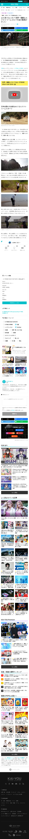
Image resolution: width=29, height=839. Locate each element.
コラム (18, 792)
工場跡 (6, 340)
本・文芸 (3, 800)
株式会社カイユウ (10, 757)
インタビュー (9, 794)
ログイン (25, 1)
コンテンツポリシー (8, 759)
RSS (23, 784)
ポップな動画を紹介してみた (20, 10)
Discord (16, 784)
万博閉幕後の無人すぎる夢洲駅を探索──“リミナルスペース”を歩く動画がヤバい (20, 365)
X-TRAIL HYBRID (19, 68)
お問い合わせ (13, 811)
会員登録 (20, 1)
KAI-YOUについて (5, 811)
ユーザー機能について (6, 813)
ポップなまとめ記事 (17, 794)
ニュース (12, 10)
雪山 (20, 340)
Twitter (6, 784)
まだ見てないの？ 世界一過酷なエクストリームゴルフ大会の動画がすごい (14, 20)
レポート (23, 792)
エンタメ (3, 805)
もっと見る (14, 492)
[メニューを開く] (2, 4)
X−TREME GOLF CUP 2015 (11, 321)
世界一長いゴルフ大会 (17, 330)
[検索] (27, 4)
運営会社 (13, 815)
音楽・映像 (8, 10)
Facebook (9, 784)
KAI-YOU (2, 10)
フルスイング (8, 338)
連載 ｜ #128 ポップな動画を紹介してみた (11, 15)
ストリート (22, 803)
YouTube (19, 327)
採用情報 (20, 815)
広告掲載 (19, 811)
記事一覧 (3, 792)
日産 (2, 68)
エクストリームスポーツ (10, 335)
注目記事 (8, 792)
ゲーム (17, 803)
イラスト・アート (5, 803)
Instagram (20, 784)
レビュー (3, 794)
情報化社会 (8, 800)
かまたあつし (4, 25)
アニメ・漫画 (15, 800)
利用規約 (13, 410)
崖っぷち (17, 338)
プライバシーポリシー (22, 813)
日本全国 (7, 332)
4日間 (14, 332)
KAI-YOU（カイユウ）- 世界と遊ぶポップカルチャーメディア (14, 4)
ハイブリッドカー (9, 327)
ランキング (13, 792)
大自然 (6, 330)
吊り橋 (13, 340)
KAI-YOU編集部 (21, 757)
